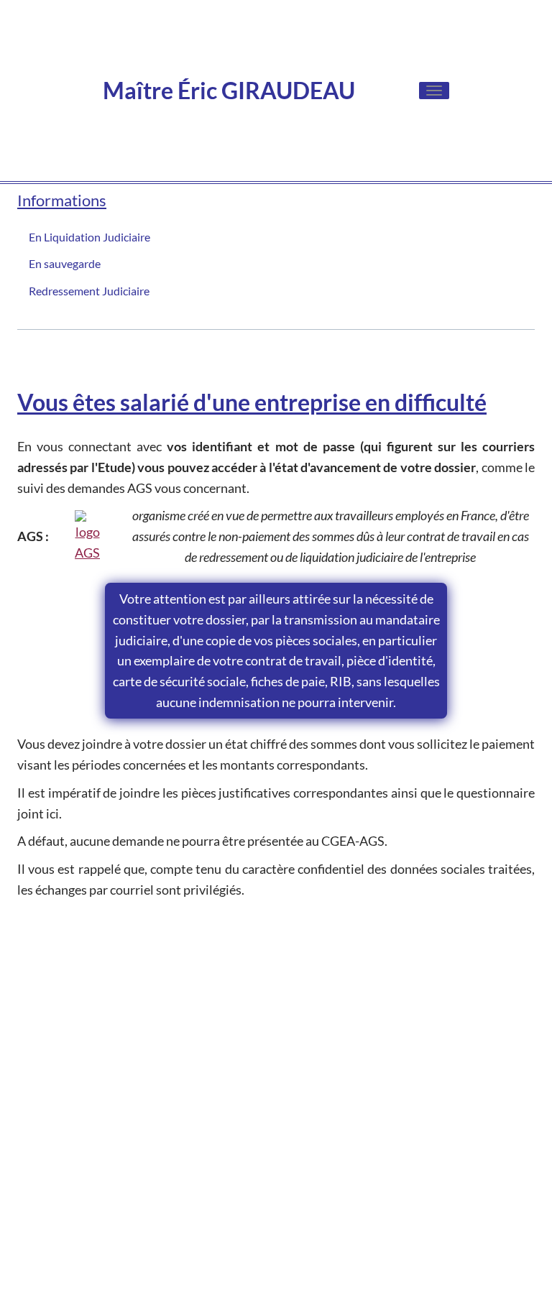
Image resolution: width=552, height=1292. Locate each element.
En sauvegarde (65, 263)
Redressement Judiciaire (89, 290)
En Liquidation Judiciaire (89, 237)
